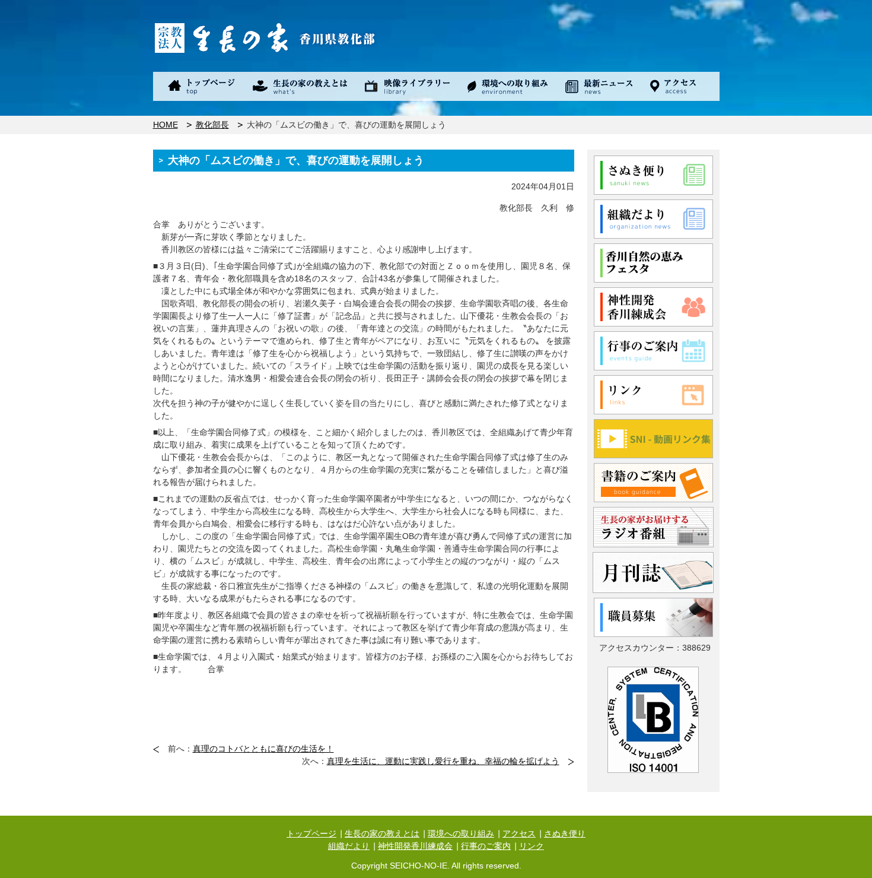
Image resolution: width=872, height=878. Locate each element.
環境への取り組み (461, 833)
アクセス (519, 833)
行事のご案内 (486, 846)
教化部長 (212, 124)
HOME (165, 124)
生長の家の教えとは (382, 833)
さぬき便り (564, 833)
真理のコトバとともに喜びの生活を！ (263, 748)
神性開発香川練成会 (415, 846)
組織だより (349, 846)
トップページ (311, 833)
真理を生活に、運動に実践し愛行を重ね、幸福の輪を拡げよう (443, 761)
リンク (531, 846)
